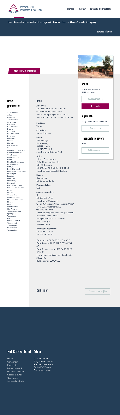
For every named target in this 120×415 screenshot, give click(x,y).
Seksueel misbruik (104, 31)
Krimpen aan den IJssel (16, 171)
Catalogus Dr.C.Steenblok (100, 9)
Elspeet (10, 140)
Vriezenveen (12, 227)
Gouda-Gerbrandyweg (16, 150)
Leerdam (10, 176)
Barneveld (11, 124)
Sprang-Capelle (13, 213)
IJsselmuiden (12, 164)
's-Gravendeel (12, 112)
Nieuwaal (11, 183)
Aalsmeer (11, 117)
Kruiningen (11, 173)
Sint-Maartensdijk (14, 211)
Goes (9, 148)
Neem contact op (95, 99)
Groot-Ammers (13, 157)
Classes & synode (77, 22)
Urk (8, 218)
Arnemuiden (12, 122)
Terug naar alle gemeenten (24, 71)
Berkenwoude (12, 126)
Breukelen (11, 129)
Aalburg (10, 115)
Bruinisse (11, 131)
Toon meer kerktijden (98, 291)
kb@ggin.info (44, 370)
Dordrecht (11, 136)
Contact (82, 9)
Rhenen (10, 202)
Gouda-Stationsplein (15, 152)
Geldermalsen (12, 145)
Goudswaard (12, 155)
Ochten (10, 192)
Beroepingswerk (44, 22)
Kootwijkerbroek (13, 169)
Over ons (70, 9)
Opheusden (12, 195)
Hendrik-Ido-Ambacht (15, 162)
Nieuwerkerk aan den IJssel (15, 188)
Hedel (9, 159)
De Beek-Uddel (13, 133)
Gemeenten (19, 22)
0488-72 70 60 (44, 367)
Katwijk (10, 166)
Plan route (95, 106)
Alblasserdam (12, 119)
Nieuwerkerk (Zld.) (14, 185)
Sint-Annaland (12, 209)
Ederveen (11, 138)
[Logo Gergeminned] (24, 9)
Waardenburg (12, 230)
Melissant (11, 178)
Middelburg (11, 180)
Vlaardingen (12, 225)
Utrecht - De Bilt (13, 220)
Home (10, 22)
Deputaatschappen (61, 22)
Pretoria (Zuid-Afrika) (15, 199)
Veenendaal (12, 223)
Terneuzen (11, 216)
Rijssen (10, 204)
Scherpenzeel (12, 206)
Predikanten (30, 22)
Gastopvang (91, 22)
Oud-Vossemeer (13, 197)
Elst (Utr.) (10, 143)
